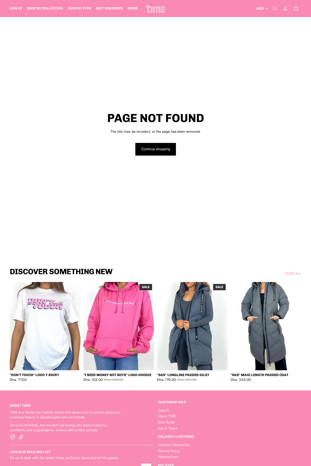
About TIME (167, 416)
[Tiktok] (21, 437)
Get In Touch (168, 428)
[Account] (285, 8)
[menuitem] (132, 8)
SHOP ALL (293, 273)
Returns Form (168, 457)
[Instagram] (13, 437)
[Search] (275, 8)
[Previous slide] (17, 326)
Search (163, 410)
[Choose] (73, 363)
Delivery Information (174, 445)
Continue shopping (155, 149)
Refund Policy (169, 451)
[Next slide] (73, 326)
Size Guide (166, 422)
